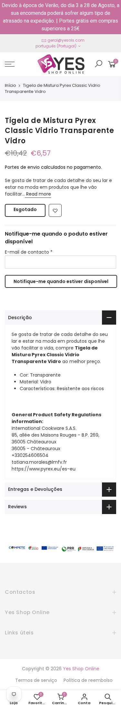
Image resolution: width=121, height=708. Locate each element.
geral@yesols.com (66, 40)
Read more (38, 194)
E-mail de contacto (29, 252)
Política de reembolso (88, 680)
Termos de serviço (36, 680)
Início (10, 85)
